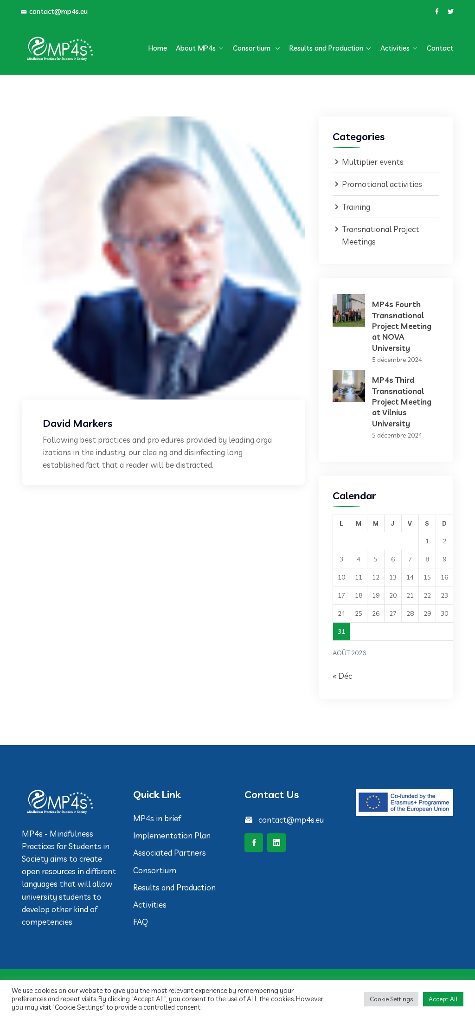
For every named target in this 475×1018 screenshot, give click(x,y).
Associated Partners (169, 852)
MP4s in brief (157, 818)
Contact (440, 48)
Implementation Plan (172, 835)
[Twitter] (450, 11)
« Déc (342, 676)
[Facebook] (436, 11)
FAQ (140, 922)
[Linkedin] (276, 842)
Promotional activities (382, 184)
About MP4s (196, 48)
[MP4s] (70, 48)
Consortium (252, 48)
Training (356, 207)
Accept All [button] (443, 999)
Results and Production (326, 48)
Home (157, 48)
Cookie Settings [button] (391, 999)
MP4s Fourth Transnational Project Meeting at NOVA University (401, 326)
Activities (395, 48)
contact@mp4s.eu (58, 11)
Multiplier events (373, 162)
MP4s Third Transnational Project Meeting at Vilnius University (401, 401)
